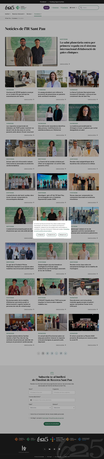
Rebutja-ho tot (62, 234)
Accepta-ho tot (51, 234)
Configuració (41, 234)
